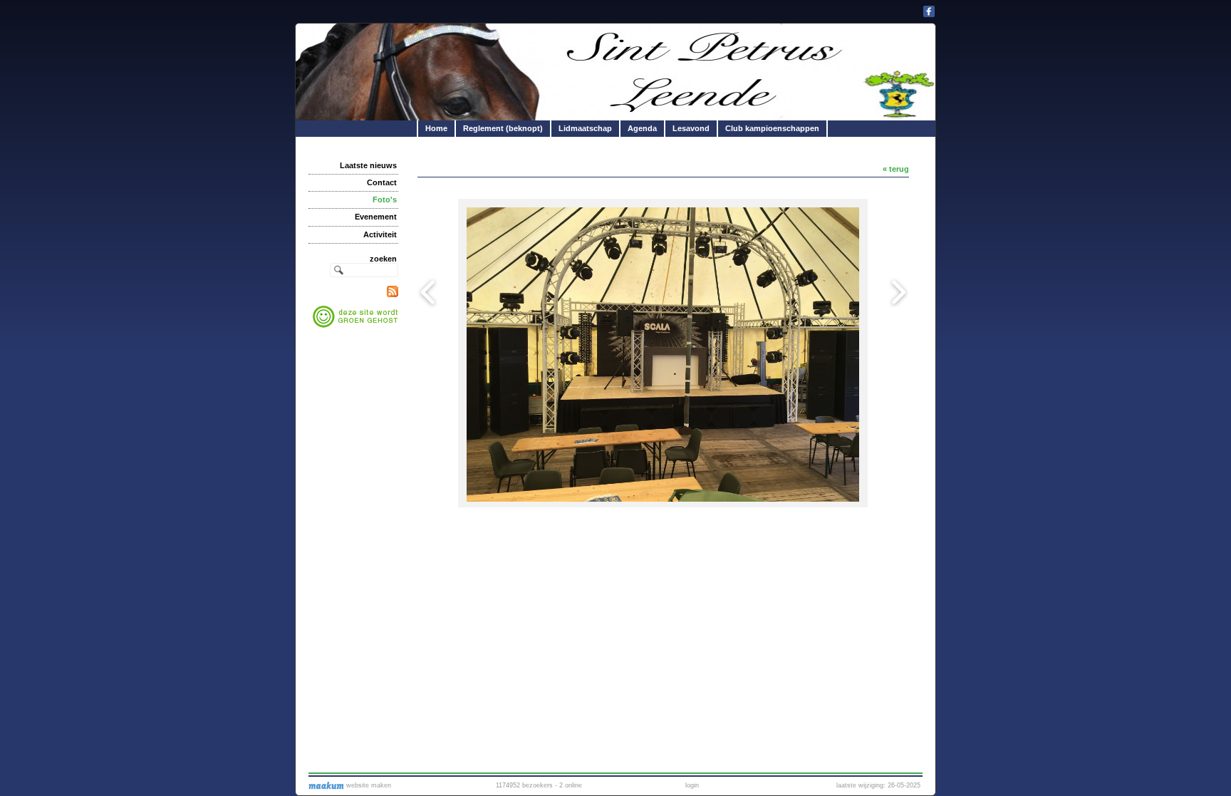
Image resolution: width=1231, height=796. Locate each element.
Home (436, 128)
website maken (367, 785)
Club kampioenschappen (772, 128)
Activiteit (380, 234)
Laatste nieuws (368, 165)
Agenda (642, 128)
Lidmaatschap (585, 128)
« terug (896, 169)
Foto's (385, 199)
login (692, 785)
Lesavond (691, 128)
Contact (382, 182)
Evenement (376, 216)
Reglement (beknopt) (503, 128)
